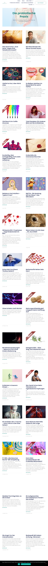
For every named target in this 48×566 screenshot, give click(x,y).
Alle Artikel (29, 1)
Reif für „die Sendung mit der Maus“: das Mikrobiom (33, 195)
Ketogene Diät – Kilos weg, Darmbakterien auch (35, 348)
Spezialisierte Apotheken (27, 3)
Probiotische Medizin (15, 3)
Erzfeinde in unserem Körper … (10, 386)
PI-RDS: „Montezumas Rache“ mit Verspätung (11, 459)
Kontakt (30, 4)
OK (19, 564)
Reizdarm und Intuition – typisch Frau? (11, 194)
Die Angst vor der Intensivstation (8, 536)
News (23, 1)
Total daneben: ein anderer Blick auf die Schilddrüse (36, 122)
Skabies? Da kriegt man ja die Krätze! (11, 497)
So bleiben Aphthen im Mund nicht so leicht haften (34, 85)
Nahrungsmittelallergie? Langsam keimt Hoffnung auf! (35, 310)
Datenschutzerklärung (25, 564)
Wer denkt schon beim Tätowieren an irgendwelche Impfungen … (35, 387)
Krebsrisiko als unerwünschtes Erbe (33, 156)
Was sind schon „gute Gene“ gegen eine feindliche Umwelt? (10, 48)
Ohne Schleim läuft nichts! (12, 308)
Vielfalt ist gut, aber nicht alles (11, 84)
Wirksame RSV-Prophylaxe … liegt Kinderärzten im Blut (12, 231)
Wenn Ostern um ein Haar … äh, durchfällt (35, 231)
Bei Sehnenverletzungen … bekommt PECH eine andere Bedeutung (11, 349)
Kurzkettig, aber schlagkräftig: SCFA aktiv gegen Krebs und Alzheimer (11, 157)
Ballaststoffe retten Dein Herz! (35, 270)
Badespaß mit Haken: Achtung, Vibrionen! (33, 536)
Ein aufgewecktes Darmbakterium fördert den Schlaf (34, 497)
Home (19, 1)
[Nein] (46, 563)
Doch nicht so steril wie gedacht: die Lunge (34, 422)
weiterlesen (4, 59)
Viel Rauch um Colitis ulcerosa (10, 122)
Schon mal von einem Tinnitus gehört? (10, 270)
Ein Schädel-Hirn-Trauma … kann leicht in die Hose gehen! (11, 423)
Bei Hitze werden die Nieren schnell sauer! (33, 47)
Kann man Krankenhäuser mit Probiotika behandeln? (34, 459)
